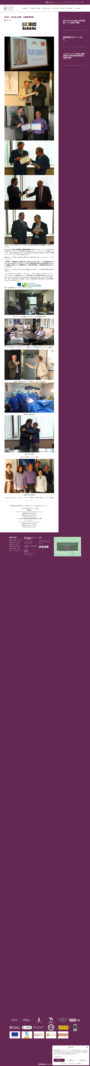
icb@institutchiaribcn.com (15, 550)
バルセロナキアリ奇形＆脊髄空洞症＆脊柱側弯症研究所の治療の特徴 (74, 56)
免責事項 (79, 1063)
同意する (59, 1060)
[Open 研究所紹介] (28, 8)
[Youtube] (40, 547)
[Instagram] (47, 547)
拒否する (71, 1060)
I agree (67, 548)
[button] (87, 1047)
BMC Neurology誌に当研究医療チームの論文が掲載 (74, 22)
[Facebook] (45, 547)
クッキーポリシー (64, 1063)
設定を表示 (82, 1060)
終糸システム (76, 2)
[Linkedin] (42, 547)
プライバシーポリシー (72, 1063)
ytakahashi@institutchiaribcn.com (33, 511)
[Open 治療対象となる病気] (40, 8)
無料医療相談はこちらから (45, 1064)
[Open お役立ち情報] (72, 8)
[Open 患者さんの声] (50, 8)
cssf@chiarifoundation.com (33, 522)
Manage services (57, 1056)
